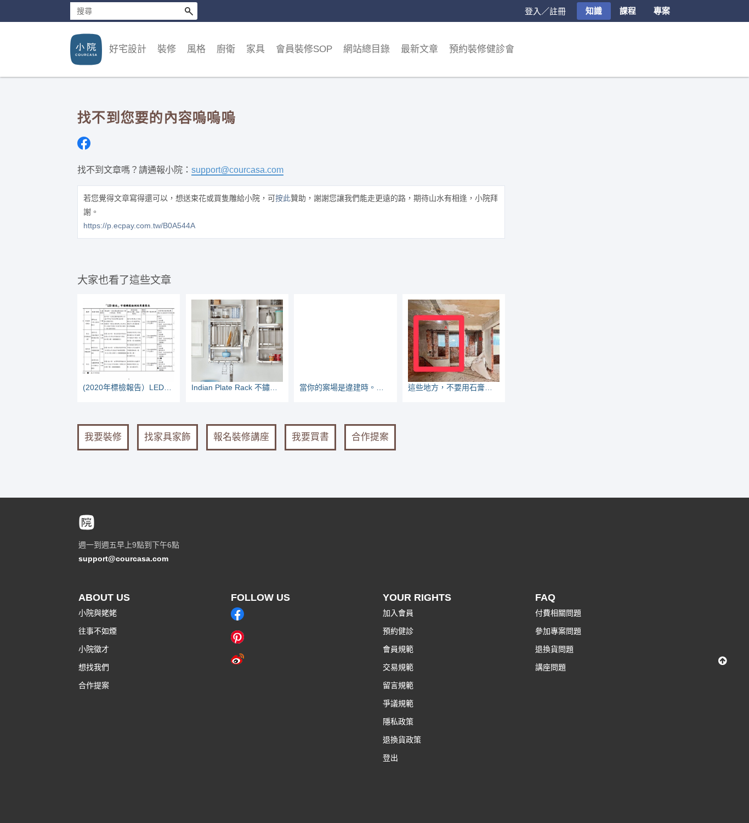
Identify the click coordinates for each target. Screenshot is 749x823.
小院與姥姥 (97, 612)
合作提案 (370, 437)
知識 (594, 10)
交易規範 (398, 667)
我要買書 (310, 437)
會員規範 (398, 649)
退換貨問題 (554, 649)
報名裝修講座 (241, 437)
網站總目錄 (366, 49)
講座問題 (550, 667)
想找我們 (93, 667)
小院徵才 (93, 649)
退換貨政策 (402, 739)
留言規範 (398, 685)
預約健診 (398, 631)
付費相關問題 (558, 612)
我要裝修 (103, 437)
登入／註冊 (545, 11)
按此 (283, 198)
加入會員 (398, 612)
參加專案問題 (558, 631)
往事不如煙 (97, 631)
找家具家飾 (167, 437)
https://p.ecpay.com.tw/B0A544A (139, 225)
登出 (390, 757)
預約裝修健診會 (481, 49)
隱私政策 (398, 721)
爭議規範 (398, 703)
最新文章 (419, 49)
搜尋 (188, 11)
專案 (662, 10)
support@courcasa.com (237, 169)
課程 (628, 10)
